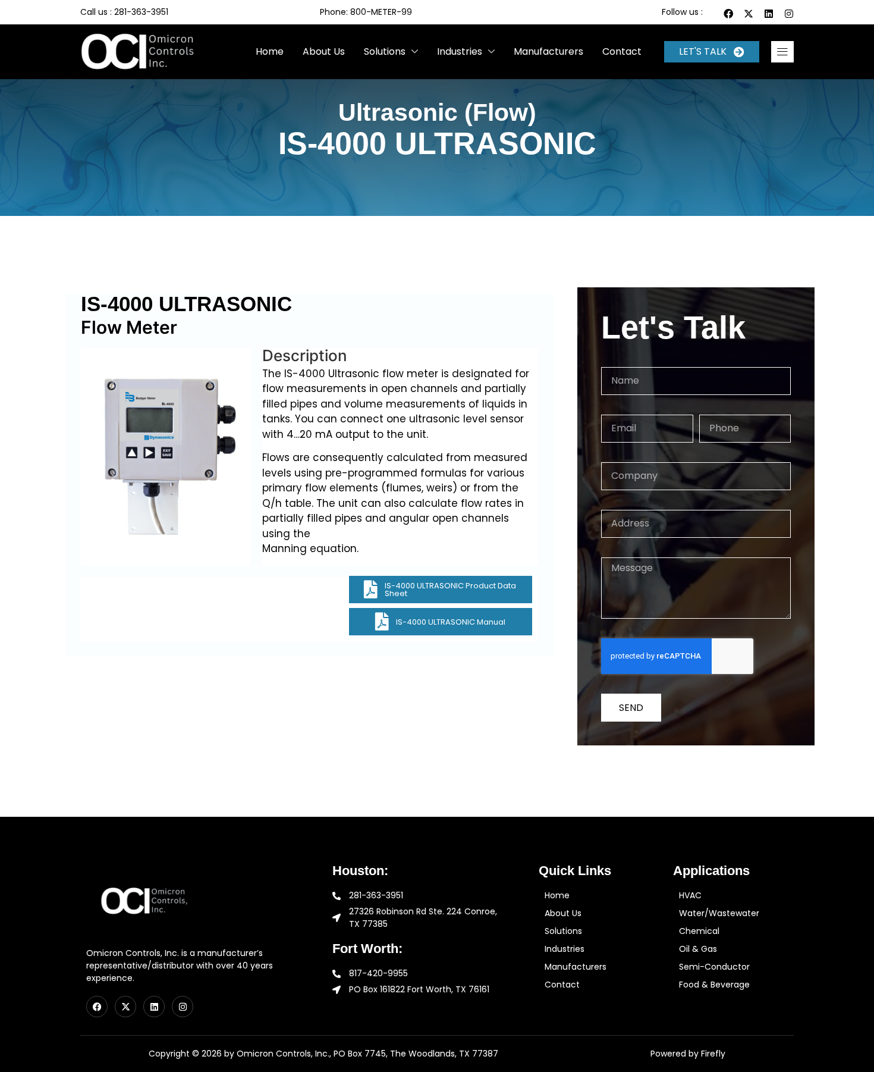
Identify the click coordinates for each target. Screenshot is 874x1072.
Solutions (384, 51)
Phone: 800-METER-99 (366, 12)
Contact (622, 51)
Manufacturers (548, 51)
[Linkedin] (769, 13)
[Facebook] (728, 13)
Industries (459, 51)
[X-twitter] (748, 13)
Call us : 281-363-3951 (124, 12)
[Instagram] (789, 13)
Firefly (713, 1054)
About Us (324, 51)
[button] (782, 51)
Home (270, 51)
